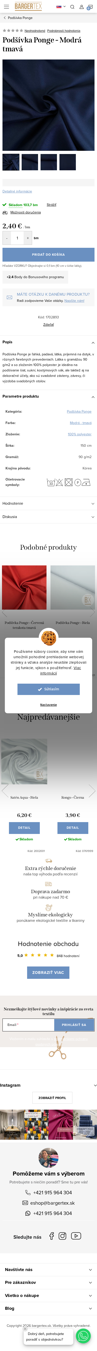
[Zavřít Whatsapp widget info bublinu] (25, 1329)
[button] (83, 1336)
